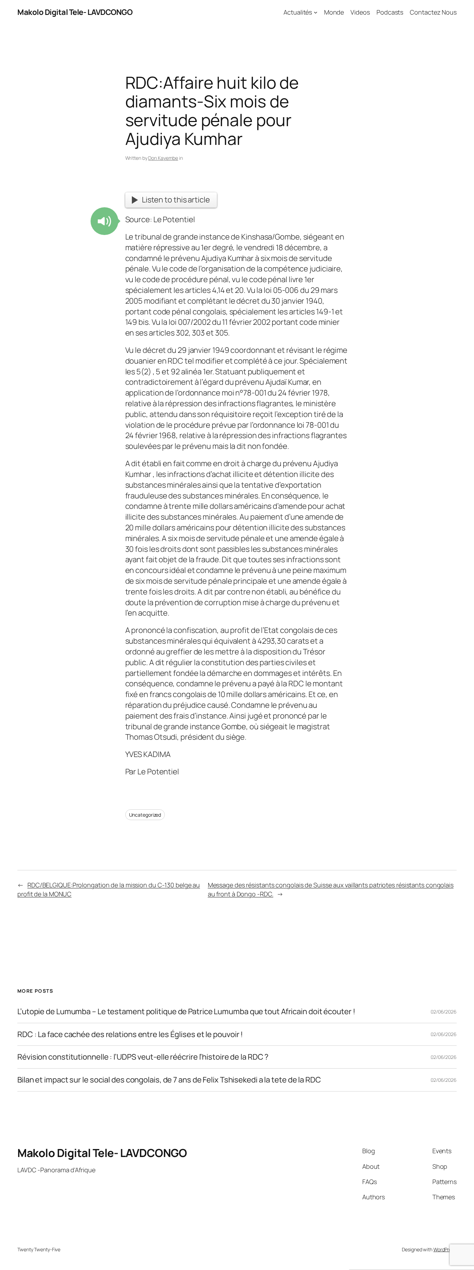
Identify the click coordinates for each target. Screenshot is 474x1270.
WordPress (445, 1249)
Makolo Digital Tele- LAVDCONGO (74, 12)
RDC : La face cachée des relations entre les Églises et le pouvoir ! (130, 1034)
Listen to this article (176, 199)
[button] (104, 221)
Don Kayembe (163, 158)
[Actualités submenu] (316, 12)
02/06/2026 (444, 1011)
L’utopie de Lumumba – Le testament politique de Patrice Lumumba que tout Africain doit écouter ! (186, 1011)
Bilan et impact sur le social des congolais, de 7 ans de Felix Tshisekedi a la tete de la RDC (169, 1080)
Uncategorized (145, 814)
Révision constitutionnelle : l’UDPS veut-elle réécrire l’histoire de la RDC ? (143, 1057)
